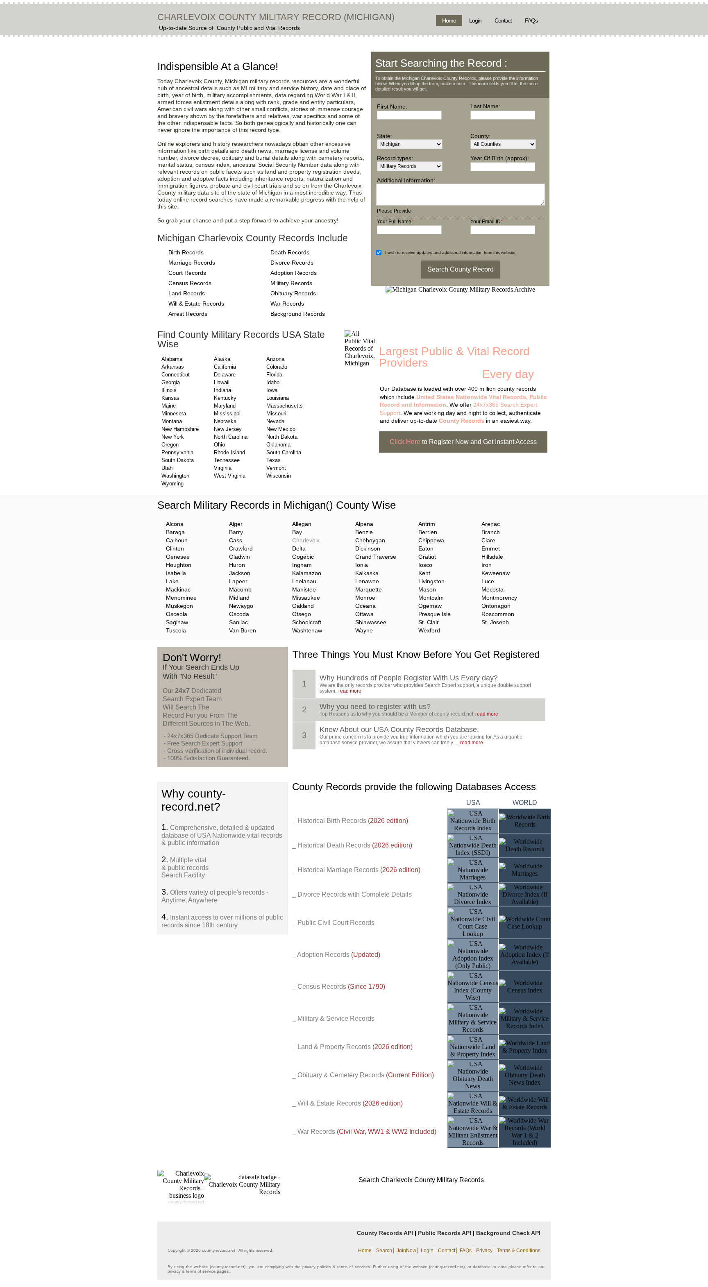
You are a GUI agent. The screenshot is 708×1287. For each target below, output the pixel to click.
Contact (503, 20)
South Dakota (177, 460)
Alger (236, 524)
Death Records (289, 252)
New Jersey (228, 429)
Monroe (365, 597)
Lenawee (367, 581)
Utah (166, 468)
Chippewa (431, 540)
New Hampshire (180, 429)
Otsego (301, 614)
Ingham (302, 565)
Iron (486, 565)
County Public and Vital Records (258, 28)
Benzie (364, 532)
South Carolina (283, 452)
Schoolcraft (306, 622)
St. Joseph (495, 622)
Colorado (276, 367)
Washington (175, 476)
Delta (299, 548)
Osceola (176, 614)
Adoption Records (293, 273)
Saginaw (177, 622)
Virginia (222, 468)
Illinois (169, 390)
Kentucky (225, 398)
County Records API (385, 1233)
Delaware (225, 375)
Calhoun (177, 540)
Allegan (301, 524)
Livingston (431, 581)
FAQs (531, 20)
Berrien (427, 532)
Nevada (275, 421)
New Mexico (280, 429)
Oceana (365, 606)
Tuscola (176, 630)
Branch (490, 532)
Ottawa (364, 614)
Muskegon (179, 606)
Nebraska (225, 421)
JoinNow (406, 1250)
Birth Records (186, 252)
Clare (488, 540)
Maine (168, 406)
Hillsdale (492, 556)
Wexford (429, 630)
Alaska (222, 359)
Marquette (368, 589)
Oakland (303, 606)
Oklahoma (278, 445)
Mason (427, 589)
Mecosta (492, 589)
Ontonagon (496, 606)
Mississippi (227, 413)
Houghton (178, 565)
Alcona (175, 524)
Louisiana (277, 398)
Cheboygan (370, 540)
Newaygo (241, 606)
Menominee (181, 597)
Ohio (219, 445)
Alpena (364, 524)
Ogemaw (430, 606)
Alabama (171, 359)
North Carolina (230, 437)
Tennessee (227, 460)
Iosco (425, 565)
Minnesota (173, 413)
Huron (237, 565)
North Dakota (281, 437)
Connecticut (175, 375)
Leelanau (304, 581)
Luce (487, 581)
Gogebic (303, 556)
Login (475, 20)
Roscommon (497, 614)
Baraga (175, 532)
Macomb (240, 589)
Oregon (170, 445)
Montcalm (431, 597)
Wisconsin (278, 476)
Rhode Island (229, 452)
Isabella (176, 573)
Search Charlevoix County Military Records (421, 1179)
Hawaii (221, 382)
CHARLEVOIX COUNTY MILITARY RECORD (249, 17)
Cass (235, 540)
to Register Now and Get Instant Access (463, 441)
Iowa (271, 390)
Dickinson (367, 548)
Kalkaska (367, 573)
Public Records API (444, 1233)
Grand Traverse (375, 556)
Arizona (275, 359)
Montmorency (499, 597)
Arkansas (172, 367)
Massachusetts (284, 406)
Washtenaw (307, 630)
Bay (297, 532)
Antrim (426, 524)
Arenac (490, 524)
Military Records (291, 283)
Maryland (225, 406)
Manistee (304, 589)
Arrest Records (187, 313)
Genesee (178, 556)
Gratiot (427, 556)
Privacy (484, 1250)
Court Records (187, 273)
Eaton (425, 548)
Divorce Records (291, 262)
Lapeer (238, 581)
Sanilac (238, 622)
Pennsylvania (177, 452)
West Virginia (229, 476)
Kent (424, 573)
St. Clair (428, 622)
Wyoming (172, 483)
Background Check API (508, 1233)
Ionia (361, 565)
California (225, 367)
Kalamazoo (306, 573)
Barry (236, 532)
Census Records (189, 283)
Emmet (490, 548)
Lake (172, 581)
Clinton (175, 548)
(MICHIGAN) (368, 17)
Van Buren (242, 630)
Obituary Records (293, 293)
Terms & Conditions (518, 1250)
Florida (274, 375)
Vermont (276, 468)
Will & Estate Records (196, 303)
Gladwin (239, 556)
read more (349, 691)
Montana (171, 421)
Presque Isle (434, 614)
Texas (273, 460)
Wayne (364, 630)
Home (449, 20)
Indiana (222, 390)
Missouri (276, 413)
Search (384, 1250)
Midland (239, 597)
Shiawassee (370, 622)
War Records (287, 303)
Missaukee (306, 597)
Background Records (297, 313)
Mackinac (178, 589)
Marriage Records (191, 262)
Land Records (186, 293)
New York (172, 437)
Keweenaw (495, 573)
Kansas (170, 398)
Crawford (241, 548)
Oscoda (239, 614)
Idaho (272, 382)
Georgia (170, 382)
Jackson (239, 573)
